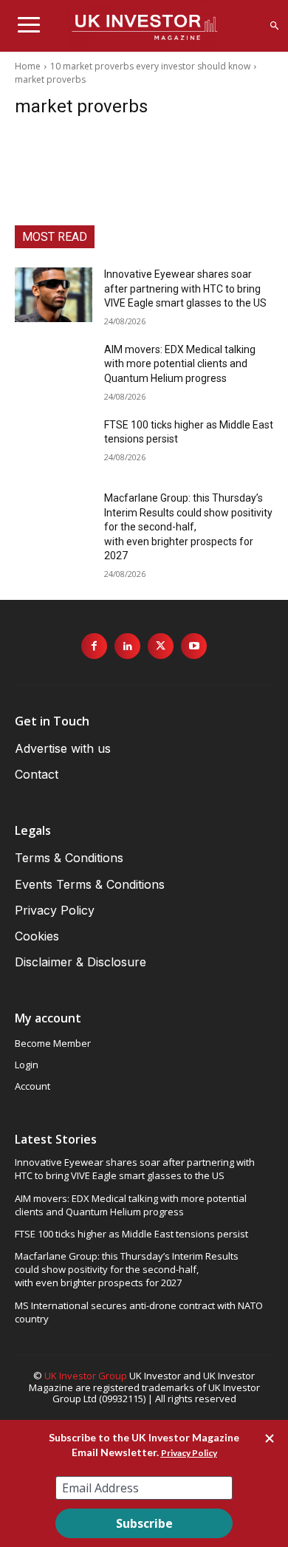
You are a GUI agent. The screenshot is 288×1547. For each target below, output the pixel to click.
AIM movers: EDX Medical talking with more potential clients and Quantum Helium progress (180, 364)
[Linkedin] (127, 646)
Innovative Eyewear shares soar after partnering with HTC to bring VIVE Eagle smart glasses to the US (185, 288)
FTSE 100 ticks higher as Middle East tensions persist (131, 1233)
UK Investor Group (85, 1375)
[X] (161, 646)
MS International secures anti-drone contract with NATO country (139, 1312)
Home (28, 66)
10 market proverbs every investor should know (150, 66)
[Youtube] (194, 646)
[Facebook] (94, 646)
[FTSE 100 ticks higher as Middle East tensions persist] (53, 445)
